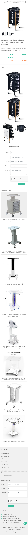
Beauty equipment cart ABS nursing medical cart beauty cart (14, 410)
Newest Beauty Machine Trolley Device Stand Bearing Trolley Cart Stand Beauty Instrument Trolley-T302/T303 (14, 220)
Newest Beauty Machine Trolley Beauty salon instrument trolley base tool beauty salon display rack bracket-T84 (14, 252)
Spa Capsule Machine (7, 475)
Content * (7, 171)
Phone (7, 166)
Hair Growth (4, 470)
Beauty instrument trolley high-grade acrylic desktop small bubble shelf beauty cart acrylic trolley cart (14, 442)
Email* (7, 153)
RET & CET (4, 462)
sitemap (18, 529)
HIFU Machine (5, 453)
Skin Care (3, 459)
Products (10, 527)
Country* (7, 161)
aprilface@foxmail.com (9, 516)
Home (4, 527)
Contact (11, 529)
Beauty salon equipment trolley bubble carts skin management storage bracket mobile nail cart (14, 347)
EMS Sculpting (5, 456)
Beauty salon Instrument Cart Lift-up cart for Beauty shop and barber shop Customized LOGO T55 (14, 283)
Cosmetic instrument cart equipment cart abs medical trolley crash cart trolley (14, 378)
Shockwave (4, 473)
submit (21, 184)
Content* (3, 492)
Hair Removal (5, 467)
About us (22, 527)
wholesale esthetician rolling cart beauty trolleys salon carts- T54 (14, 315)
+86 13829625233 (7, 514)
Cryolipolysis (4, 464)
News (16, 527)
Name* (7, 157)
